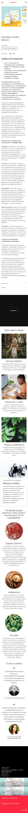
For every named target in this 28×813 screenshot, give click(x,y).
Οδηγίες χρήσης (4, 283)
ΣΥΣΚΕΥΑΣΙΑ (4, 45)
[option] (11, 16)
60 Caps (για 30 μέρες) (9, 48)
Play (6, 323)
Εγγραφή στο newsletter (10, 803)
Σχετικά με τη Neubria (9, 798)
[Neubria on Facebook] (22, 810)
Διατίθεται (3, 287)
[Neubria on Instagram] (26, 810)
